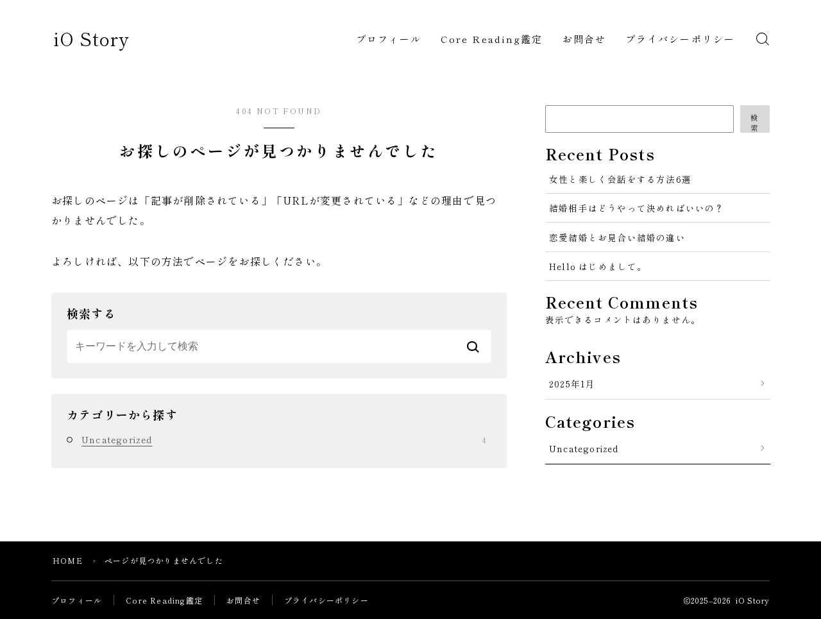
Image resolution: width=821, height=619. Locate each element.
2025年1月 (572, 383)
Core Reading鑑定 (492, 39)
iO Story (91, 39)
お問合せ (584, 39)
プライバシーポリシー (680, 39)
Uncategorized (283, 439)
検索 (754, 122)
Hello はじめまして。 (598, 266)
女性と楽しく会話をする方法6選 (620, 179)
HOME (68, 560)
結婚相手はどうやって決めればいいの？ (637, 207)
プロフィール (389, 39)
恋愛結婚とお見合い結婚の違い (617, 237)
